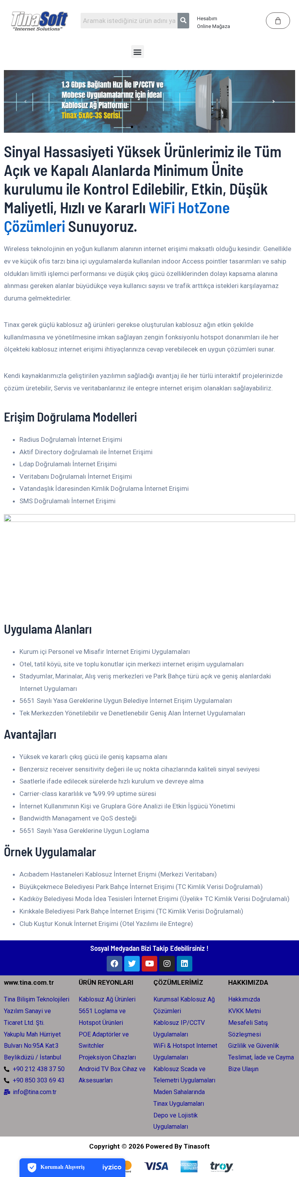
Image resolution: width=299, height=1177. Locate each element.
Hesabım (207, 18)
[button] (137, 51)
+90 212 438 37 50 (39, 1069)
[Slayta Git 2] (132, 127)
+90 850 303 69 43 (39, 1080)
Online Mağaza (213, 26)
